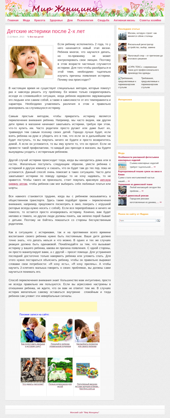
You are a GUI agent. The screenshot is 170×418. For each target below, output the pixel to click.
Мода (26, 20)
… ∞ (153, 166)
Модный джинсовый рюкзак (133, 195)
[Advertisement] (58, 307)
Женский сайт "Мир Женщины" (84, 412)
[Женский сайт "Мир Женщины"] (52, 9)
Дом (70, 20)
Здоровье (56, 20)
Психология (85, 20)
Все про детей (36, 37)
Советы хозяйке (150, 20)
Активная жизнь (124, 20)
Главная (13, 20)
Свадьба (103, 20)
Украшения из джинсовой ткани (135, 184)
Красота (39, 20)
